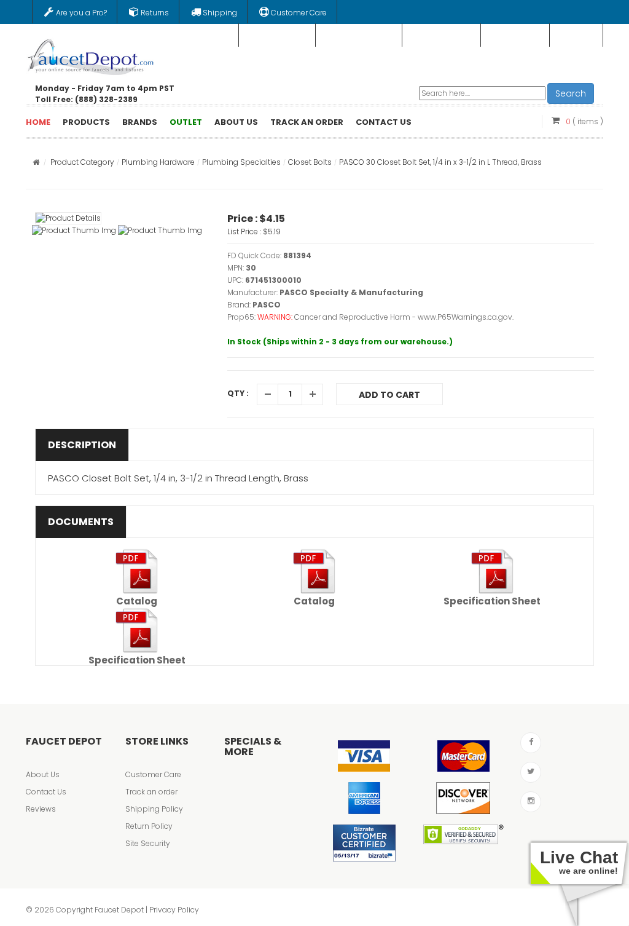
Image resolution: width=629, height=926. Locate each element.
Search (570, 93)
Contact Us (46, 791)
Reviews (41, 809)
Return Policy (149, 826)
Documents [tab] (81, 522)
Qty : (238, 393)
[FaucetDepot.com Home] (91, 54)
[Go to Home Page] (36, 162)
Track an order (151, 791)
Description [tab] (82, 445)
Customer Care (153, 774)
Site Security (147, 843)
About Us (43, 774)
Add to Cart (389, 395)
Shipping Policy (154, 809)
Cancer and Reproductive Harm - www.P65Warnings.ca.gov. (404, 317)
